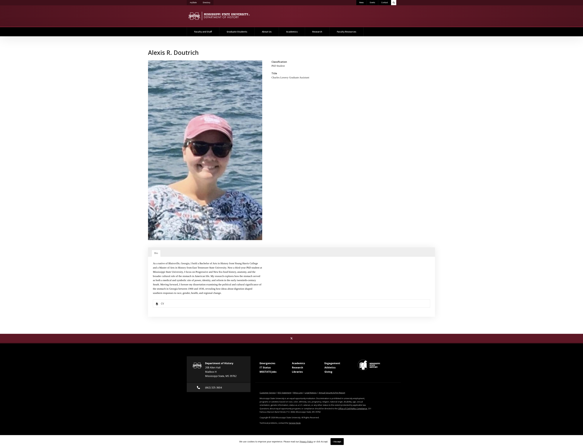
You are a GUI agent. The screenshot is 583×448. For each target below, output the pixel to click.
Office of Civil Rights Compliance (352, 408)
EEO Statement (284, 392)
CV (162, 303)
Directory (208, 2)
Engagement (332, 363)
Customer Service (268, 392)
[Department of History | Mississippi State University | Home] (219, 16)
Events (372, 2)
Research (317, 31)
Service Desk (295, 423)
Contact (384, 2)
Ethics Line (298, 392)
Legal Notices (311, 392)
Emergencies (267, 363)
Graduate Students (237, 31)
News (361, 2)
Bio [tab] (156, 253)
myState (195, 2)
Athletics (330, 367)
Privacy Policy (306, 441)
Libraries (297, 371)
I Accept (337, 441)
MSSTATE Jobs (268, 371)
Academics (292, 31)
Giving (328, 371)
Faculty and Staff (203, 31)
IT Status (265, 367)
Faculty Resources (346, 31)
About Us (266, 31)
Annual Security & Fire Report (332, 392)
